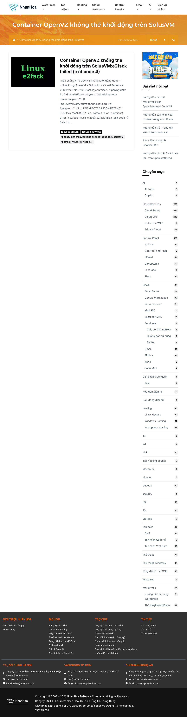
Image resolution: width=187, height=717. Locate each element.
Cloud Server (153, 210)
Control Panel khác (156, 250)
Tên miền (64, 7)
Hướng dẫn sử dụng (159, 335)
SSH (145, 502)
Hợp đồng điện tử (153, 399)
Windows (148, 579)
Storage (147, 518)
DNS (147, 533)
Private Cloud (153, 229)
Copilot (149, 195)
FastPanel (150, 269)
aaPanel (149, 244)
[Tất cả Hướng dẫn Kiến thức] (146, 40)
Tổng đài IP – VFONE (154, 571)
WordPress (49, 4)
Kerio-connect (153, 304)
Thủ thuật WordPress (157, 605)
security (147, 493)
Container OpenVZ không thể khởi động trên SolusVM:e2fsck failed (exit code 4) (93, 66)
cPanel (149, 257)
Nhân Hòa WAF (154, 223)
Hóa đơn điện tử (152, 391)
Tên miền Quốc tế (155, 539)
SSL (144, 510)
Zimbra (149, 355)
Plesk (148, 276)
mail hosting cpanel (154, 460)
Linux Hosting (153, 414)
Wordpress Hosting (156, 427)
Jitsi (147, 383)
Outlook (147, 485)
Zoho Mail (151, 368)
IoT (144, 444)
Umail (148, 348)
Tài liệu (151, 342)
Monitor (147, 477)
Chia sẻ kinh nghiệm (159, 329)
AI (150, 4)
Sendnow (150, 323)
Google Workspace (156, 297)
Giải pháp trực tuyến (154, 376)
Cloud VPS (151, 216)
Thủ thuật (148, 554)
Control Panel (119, 7)
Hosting (82, 4)
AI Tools (149, 189)
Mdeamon (148, 469)
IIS (144, 435)
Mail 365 (150, 310)
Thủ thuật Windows (154, 562)
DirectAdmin (152, 263)
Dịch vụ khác (162, 7)
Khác (145, 452)
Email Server (152, 291)
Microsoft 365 (153, 316)
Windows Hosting (155, 420)
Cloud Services (97, 7)
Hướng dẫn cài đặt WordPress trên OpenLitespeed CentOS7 (157, 102)
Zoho (148, 361)
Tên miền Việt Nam (156, 546)
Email (139, 4)
